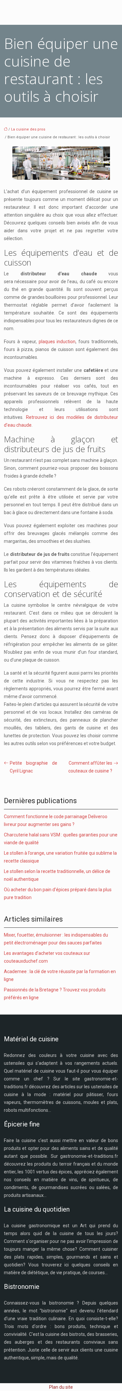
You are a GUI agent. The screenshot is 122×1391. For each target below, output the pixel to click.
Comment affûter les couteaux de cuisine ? (90, 766)
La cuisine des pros (28, 129)
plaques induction (57, 341)
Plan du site (61, 1387)
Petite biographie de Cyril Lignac (33, 766)
